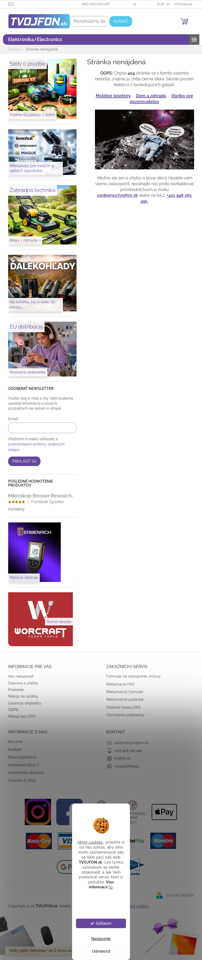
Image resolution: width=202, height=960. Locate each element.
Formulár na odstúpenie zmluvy (131, 676)
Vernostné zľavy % (21, 765)
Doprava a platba (21, 683)
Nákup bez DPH (19, 716)
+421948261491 (124, 766)
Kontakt (12, 749)
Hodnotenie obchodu (24, 773)
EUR (159, 4)
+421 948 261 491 (126, 750)
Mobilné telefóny (111, 95)
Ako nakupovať (93, 4)
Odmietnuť (99, 951)
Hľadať (119, 21)
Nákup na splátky (21, 696)
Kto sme (13, 741)
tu (108, 887)
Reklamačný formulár (123, 692)
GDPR (11, 710)
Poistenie (14, 690)
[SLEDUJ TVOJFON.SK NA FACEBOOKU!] (67, 811)
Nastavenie (99, 939)
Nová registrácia (20, 757)
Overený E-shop (20, 780)
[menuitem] (33, 39)
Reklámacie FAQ (118, 684)
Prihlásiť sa (22, 461)
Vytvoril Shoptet (178, 895)
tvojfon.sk (120, 758)
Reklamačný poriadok (123, 699)
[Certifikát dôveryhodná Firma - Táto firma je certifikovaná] (131, 811)
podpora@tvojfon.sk (115, 195)
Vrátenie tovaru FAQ (121, 707)
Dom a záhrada (149, 95)
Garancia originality (22, 703)
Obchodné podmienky (123, 715)
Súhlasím (101, 923)
